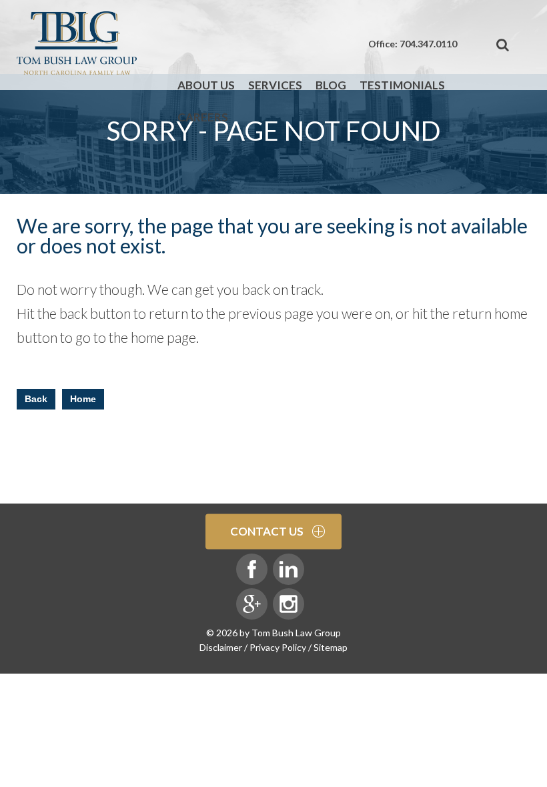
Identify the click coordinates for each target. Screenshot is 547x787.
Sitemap (331, 647)
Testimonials (402, 85)
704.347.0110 (428, 43)
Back (36, 399)
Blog (331, 85)
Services (275, 85)
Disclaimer (220, 647)
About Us (206, 85)
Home (83, 399)
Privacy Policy (277, 647)
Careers (202, 117)
